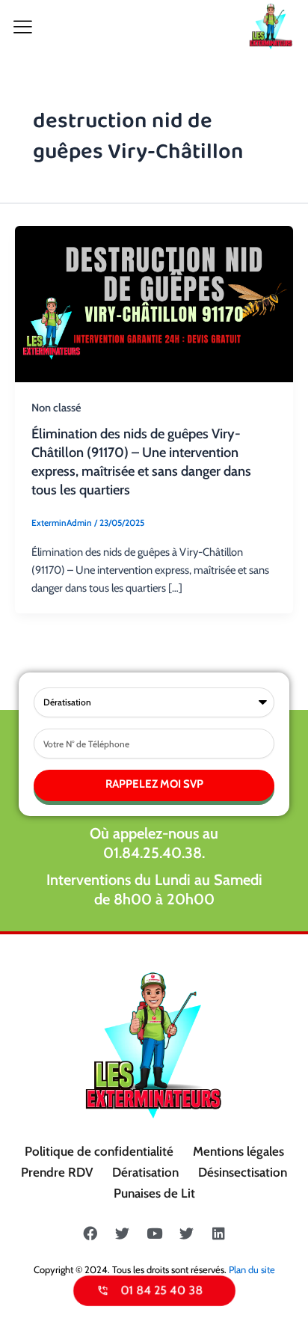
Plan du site (252, 1269)
